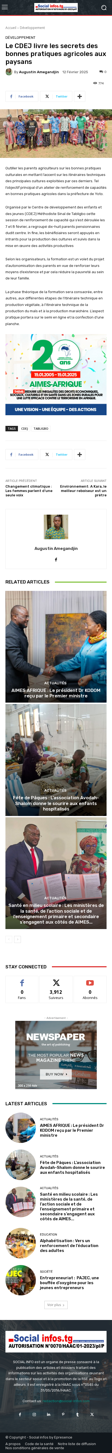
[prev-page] (8, 939)
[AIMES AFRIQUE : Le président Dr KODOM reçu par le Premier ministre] (56, 647)
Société (46, 1271)
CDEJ (24, 428)
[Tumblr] (77, 1414)
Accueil (10, 27)
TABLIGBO (40, 428)
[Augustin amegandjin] (9, 71)
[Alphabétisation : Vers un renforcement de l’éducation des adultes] (20, 1243)
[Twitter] (92, 1414)
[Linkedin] (48, 1414)
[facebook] (56, 558)
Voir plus (54, 1304)
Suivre (56, 980)
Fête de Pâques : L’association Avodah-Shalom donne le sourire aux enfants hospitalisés (56, 803)
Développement (32, 27)
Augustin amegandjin (39, 72)
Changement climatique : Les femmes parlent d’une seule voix (28, 490)
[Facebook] (19, 1414)
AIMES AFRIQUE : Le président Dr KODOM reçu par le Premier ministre (56, 693)
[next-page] (17, 939)
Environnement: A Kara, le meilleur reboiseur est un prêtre (83, 490)
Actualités (55, 683)
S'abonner (90, 980)
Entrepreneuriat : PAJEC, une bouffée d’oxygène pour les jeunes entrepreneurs (69, 1282)
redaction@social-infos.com (66, 1401)
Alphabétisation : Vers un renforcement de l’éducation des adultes (69, 1245)
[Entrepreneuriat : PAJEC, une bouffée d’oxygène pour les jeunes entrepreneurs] (20, 1280)
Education (48, 1234)
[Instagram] (34, 1414)
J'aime (22, 980)
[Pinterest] (63, 1414)
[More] (79, 96)
